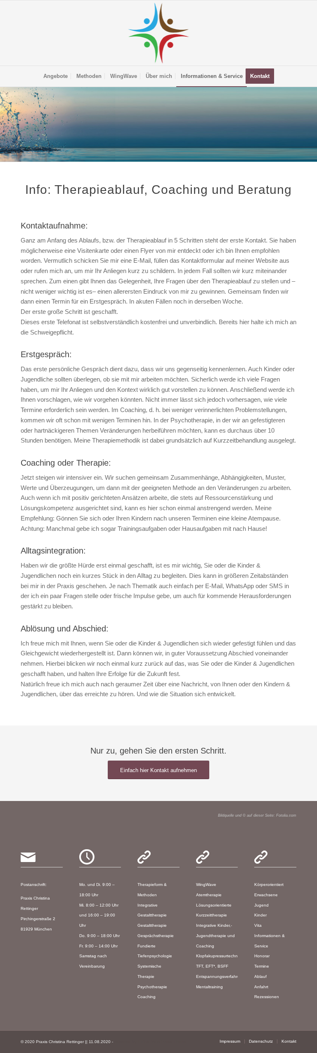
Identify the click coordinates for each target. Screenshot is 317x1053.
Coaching (146, 996)
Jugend (261, 905)
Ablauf (260, 976)
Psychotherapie (152, 987)
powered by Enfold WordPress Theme (150, 1041)
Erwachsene (266, 895)
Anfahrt (261, 987)
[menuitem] (55, 76)
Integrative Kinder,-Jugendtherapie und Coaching (215, 935)
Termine (261, 966)
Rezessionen (266, 996)
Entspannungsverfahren (219, 976)
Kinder (260, 915)
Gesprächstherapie (155, 935)
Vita (258, 925)
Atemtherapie (209, 895)
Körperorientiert (269, 884)
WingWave (206, 884)
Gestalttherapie (152, 925)
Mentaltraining (209, 987)
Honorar (262, 956)
